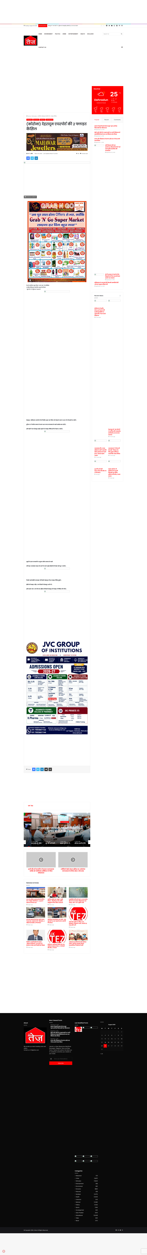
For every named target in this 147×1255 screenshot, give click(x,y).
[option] (57, 830)
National (42, 119)
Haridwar (78, 1194)
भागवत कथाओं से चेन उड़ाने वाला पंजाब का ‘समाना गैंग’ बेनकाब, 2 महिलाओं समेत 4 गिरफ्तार (35, 921)
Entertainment (73, 34)
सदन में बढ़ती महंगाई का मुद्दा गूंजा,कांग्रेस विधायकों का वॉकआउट (105, 127)
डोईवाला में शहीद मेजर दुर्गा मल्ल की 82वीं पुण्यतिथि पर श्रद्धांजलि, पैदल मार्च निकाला (100, 311)
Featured (78, 1191)
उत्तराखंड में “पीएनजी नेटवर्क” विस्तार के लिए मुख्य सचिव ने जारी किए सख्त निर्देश (114, 450)
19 (108, 1042)
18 (105, 1042)
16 (121, 1038)
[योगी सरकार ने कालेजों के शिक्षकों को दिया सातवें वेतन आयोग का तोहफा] (99, 276)
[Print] (50, 769)
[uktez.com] (30, 41)
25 (105, 1045)
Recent (106, 119)
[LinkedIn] (36, 158)
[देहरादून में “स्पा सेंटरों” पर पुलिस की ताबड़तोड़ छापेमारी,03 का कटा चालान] (114, 364)
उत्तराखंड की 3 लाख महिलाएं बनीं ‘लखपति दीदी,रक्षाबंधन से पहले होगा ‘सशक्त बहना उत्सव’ (100, 451)
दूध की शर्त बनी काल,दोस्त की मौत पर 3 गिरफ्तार (57, 830)
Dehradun (34, 116)
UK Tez (29, 153)
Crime (64, 34)
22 (118, 1042)
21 (115, 1042)
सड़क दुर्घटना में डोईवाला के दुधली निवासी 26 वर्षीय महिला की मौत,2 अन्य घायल (114, 472)
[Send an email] (31, 153)
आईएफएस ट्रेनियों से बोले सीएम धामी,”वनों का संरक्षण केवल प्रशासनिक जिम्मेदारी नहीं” (77, 943)
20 (111, 1042)
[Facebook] (28, 158)
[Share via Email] (46, 769)
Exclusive (90, 34)
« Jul (101, 1053)
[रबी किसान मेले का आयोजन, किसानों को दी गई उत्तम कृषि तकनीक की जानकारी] (99, 208)
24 (102, 1045)
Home (40, 34)
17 (102, 1042)
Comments (117, 119)
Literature (78, 1199)
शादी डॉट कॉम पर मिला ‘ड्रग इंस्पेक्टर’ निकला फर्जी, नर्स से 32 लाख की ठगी (78, 923)
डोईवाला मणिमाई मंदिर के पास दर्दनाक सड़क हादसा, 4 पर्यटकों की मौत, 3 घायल (56, 946)
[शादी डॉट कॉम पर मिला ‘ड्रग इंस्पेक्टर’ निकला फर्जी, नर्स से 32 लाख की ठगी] (78, 913)
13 (111, 1038)
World (77, 1220)
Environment (48, 34)
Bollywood (78, 1175)
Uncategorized (80, 1210)
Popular (97, 119)
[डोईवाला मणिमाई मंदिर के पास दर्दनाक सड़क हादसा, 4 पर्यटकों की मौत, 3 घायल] (57, 936)
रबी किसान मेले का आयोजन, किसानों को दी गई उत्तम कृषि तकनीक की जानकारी (112, 147)
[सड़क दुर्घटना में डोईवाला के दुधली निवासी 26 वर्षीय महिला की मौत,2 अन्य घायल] (114, 463)
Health (82, 34)
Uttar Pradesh (79, 1212)
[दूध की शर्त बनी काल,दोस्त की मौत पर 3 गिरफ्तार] (100, 463)
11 (105, 1038)
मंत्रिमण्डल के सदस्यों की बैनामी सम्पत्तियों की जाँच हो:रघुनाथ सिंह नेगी (106, 283)
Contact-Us (42, 47)
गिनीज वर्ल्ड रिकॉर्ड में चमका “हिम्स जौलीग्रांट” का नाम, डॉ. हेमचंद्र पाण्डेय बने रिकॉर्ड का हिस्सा (35, 943)
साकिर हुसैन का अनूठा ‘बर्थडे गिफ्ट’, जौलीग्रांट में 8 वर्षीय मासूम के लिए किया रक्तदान (55, 900)
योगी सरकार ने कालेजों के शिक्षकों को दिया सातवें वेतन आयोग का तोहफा (112, 276)
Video (77, 1218)
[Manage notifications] (3, 1251)
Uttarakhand (49, 119)
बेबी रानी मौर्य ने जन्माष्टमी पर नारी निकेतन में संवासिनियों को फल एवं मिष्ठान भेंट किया (107, 133)
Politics (57, 34)
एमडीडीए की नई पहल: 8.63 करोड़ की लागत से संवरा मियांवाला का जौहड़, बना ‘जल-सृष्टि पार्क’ (78, 900)
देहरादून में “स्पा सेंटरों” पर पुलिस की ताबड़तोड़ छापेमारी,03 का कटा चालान (114, 432)
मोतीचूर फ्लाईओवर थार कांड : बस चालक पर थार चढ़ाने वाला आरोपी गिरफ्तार (57, 921)
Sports (77, 1207)
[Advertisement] (73, 12)
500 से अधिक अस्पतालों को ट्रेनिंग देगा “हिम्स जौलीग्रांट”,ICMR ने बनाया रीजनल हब (35, 900)
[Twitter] (32, 158)
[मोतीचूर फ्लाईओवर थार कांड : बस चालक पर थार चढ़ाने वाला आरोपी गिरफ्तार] (57, 912)
